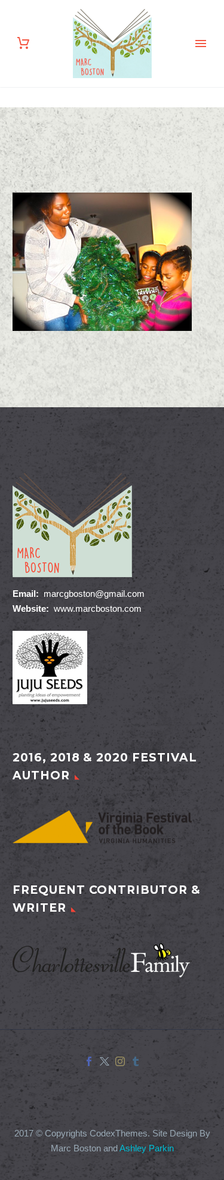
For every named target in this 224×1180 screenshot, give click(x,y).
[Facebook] (89, 1061)
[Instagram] (120, 1061)
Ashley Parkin (146, 1148)
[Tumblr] (135, 1061)
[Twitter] (104, 1061)
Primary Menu (200, 43)
